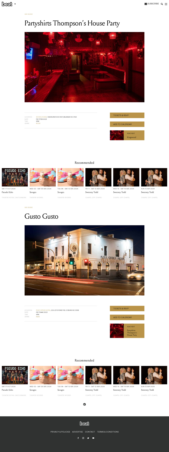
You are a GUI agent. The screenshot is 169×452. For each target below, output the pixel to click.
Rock (38, 123)
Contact (90, 432)
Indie (38, 317)
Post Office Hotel (43, 310)
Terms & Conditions (108, 432)
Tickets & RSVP (121, 115)
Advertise (77, 432)
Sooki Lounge (41, 117)
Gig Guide (29, 14)
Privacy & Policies (60, 432)
